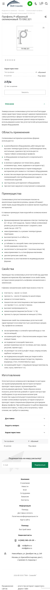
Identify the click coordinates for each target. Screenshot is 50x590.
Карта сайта (25, 520)
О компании (25, 483)
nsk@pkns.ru (27, 546)
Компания (25, 479)
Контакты (25, 500)
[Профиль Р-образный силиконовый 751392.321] (25, 38)
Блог (25, 490)
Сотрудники (25, 493)
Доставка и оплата (25, 513)
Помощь (25, 510)
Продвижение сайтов (7, 586)
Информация (25, 506)
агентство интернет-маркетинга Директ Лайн (31, 586)
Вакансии (25, 497)
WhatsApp (29, 3)
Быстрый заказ (25, 529)
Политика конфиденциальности (25, 516)
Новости (25, 486)
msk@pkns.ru (27, 548)
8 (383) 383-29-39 (26, 540)
